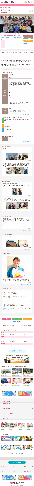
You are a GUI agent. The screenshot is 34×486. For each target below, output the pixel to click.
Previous (1, 23)
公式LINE (15, 471)
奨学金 (14, 5)
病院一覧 (20, 5)
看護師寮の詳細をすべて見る (27, 249)
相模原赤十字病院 (15, 373)
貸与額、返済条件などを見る (27, 141)
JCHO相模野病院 (26, 383)
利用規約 (25, 466)
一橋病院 (2, 383)
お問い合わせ (14, 466)
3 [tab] (18, 33)
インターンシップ (8, 49)
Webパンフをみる (6, 319)
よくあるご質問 (3, 466)
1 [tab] (15, 33)
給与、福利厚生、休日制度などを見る (26, 114)
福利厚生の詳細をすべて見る (27, 230)
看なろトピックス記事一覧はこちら (17, 453)
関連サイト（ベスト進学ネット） (27, 472)
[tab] (17, 399)
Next (33, 23)
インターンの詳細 (28, 38)
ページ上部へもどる (17, 458)
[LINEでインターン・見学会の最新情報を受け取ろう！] (30, 11)
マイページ (30, 5)
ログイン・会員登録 (18, 462)
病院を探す (2, 5)
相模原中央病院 (14, 383)
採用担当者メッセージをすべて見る (26, 284)
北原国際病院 (3, 373)
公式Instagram (4, 471)
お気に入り (25, 5)
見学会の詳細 (28, 40)
